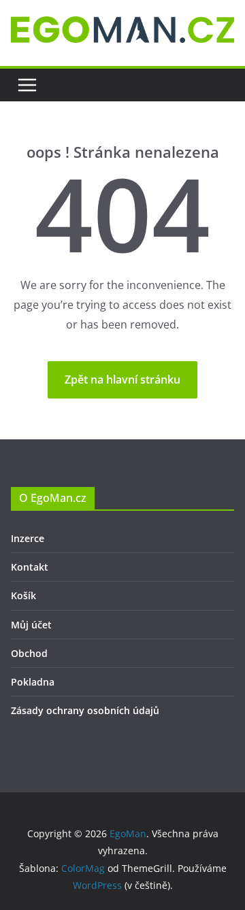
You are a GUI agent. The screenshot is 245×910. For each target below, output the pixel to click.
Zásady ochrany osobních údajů (85, 710)
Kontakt (29, 566)
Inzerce (27, 538)
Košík (23, 595)
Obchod (29, 653)
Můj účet (31, 624)
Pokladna (32, 681)
